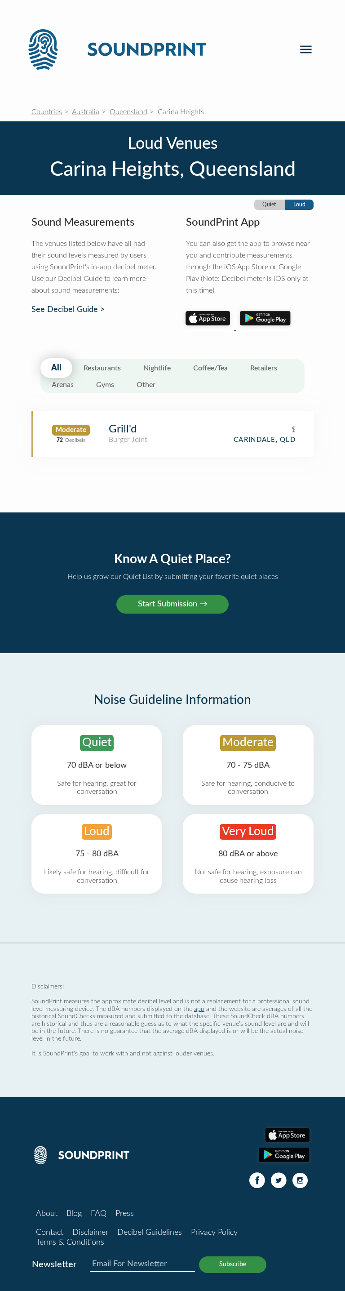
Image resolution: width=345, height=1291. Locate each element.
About (47, 1214)
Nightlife (157, 368)
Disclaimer (90, 1233)
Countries (46, 112)
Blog (74, 1214)
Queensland (128, 112)
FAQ (98, 1214)
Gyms (105, 384)
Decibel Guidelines (149, 1233)
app (199, 1009)
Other (146, 384)
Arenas (63, 384)
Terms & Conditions (70, 1242)
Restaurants (102, 368)
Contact (49, 1233)
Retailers (263, 368)
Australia (85, 112)
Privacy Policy (214, 1233)
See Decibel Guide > (68, 310)
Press (124, 1214)
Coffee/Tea (210, 368)
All (56, 368)
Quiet (269, 204)
